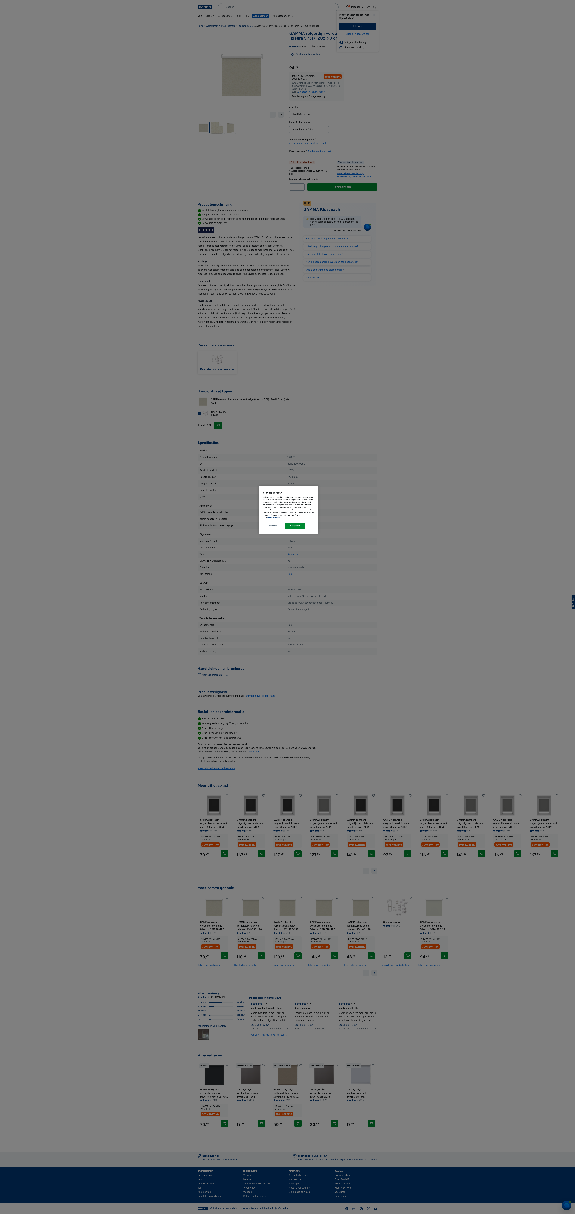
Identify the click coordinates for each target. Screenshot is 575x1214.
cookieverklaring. (274, 518)
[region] (288, 510)
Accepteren (295, 526)
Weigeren (273, 526)
